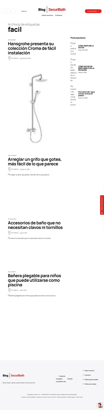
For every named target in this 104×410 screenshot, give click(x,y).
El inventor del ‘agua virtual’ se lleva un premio (86, 94)
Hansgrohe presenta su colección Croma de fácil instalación (32, 48)
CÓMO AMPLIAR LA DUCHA (86, 47)
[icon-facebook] (4, 11)
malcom (16, 58)
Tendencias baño (12, 219)
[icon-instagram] (13, 11)
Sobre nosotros (47, 15)
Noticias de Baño (12, 40)
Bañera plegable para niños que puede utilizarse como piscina (34, 280)
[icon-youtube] (8, 11)
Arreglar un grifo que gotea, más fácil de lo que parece (35, 161)
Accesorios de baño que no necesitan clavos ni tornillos (35, 225)
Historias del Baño (12, 155)
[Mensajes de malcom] (9, 58)
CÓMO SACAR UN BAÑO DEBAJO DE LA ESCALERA (86, 68)
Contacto (58, 15)
